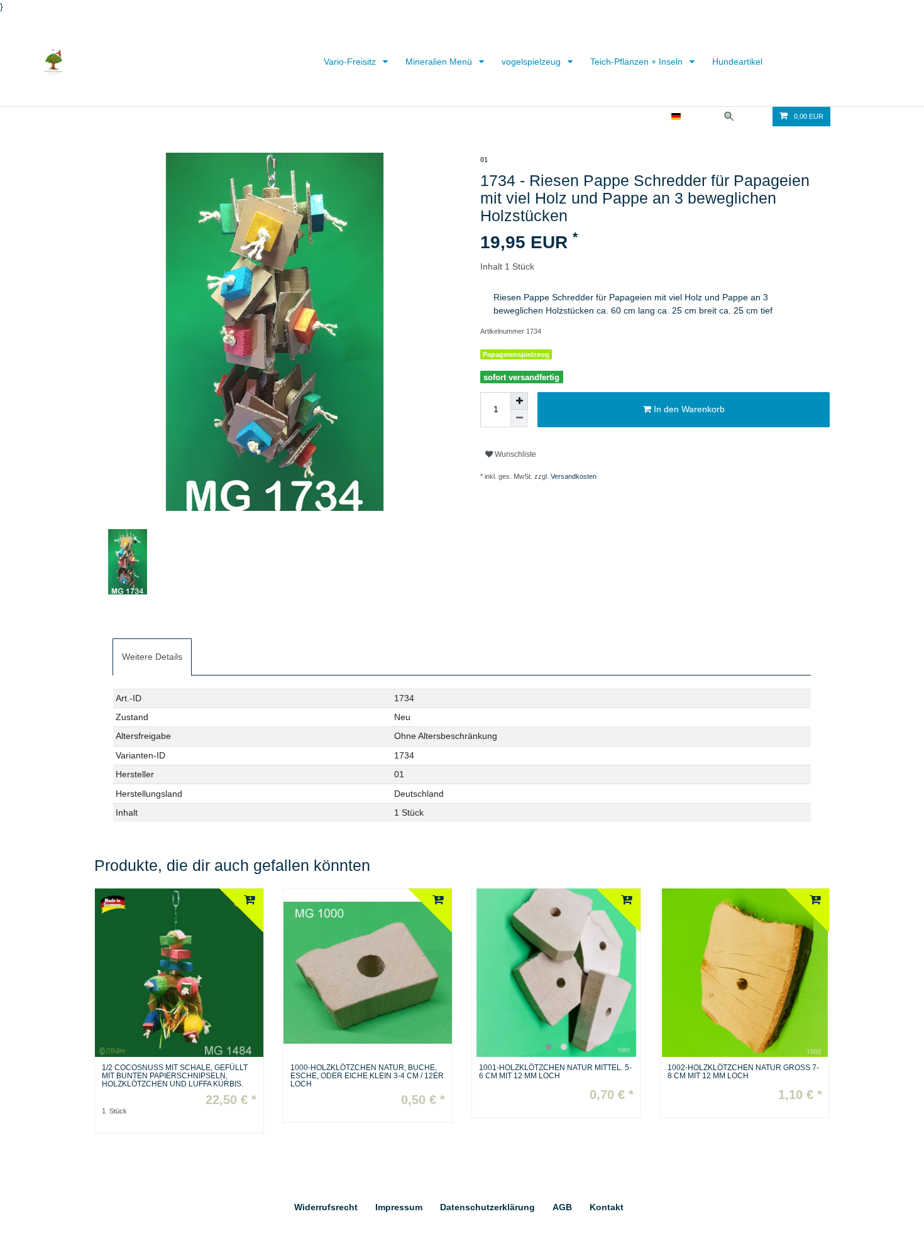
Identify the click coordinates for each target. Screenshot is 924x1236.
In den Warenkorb (688, 409)
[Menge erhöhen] (519, 401)
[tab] (152, 657)
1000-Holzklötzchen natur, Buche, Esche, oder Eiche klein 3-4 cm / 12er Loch (367, 1076)
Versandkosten (574, 476)
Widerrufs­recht (326, 1207)
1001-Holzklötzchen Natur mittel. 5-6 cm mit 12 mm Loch (555, 1072)
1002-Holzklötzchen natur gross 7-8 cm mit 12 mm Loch (743, 1072)
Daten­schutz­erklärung (487, 1207)
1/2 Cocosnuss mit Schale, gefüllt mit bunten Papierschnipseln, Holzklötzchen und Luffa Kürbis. (175, 1076)
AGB (562, 1207)
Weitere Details (152, 657)
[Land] (676, 116)
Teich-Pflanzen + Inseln (637, 62)
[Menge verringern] (519, 418)
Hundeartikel (737, 62)
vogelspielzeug (532, 62)
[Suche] (729, 116)
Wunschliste (514, 454)
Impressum (398, 1207)
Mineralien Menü (440, 62)
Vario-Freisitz (351, 62)
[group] (556, 973)
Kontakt (607, 1207)
